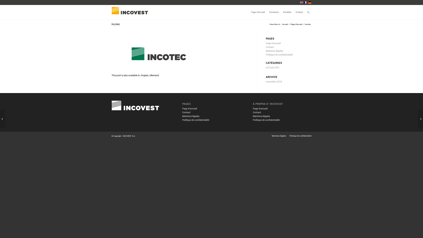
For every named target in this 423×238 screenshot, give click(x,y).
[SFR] (2, 119)
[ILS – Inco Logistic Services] (420, 119)
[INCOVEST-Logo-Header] (134, 12)
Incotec (116, 24)
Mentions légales (274, 51)
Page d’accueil (273, 43)
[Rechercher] (308, 12)
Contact (270, 47)
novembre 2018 (274, 81)
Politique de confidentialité (279, 54)
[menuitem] (258, 12)
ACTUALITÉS (272, 67)
